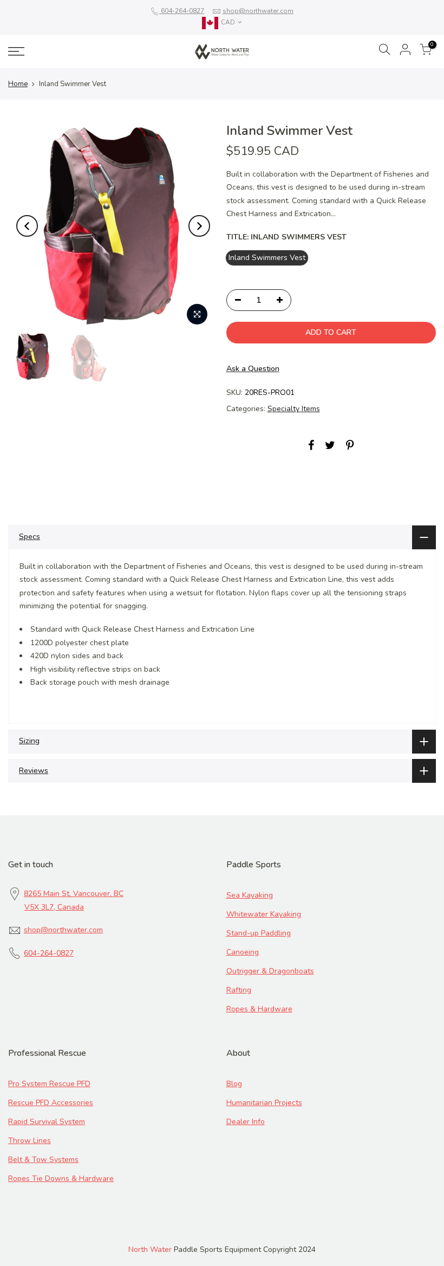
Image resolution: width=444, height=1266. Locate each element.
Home (18, 84)
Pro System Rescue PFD (49, 1084)
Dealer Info (245, 1121)
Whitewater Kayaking (263, 914)
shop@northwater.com (258, 11)
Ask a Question (252, 368)
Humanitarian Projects (264, 1103)
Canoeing (242, 952)
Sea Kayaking (249, 895)
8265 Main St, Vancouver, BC (73, 893)
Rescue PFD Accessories (50, 1103)
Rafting (238, 990)
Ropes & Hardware (259, 1009)
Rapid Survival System (46, 1121)
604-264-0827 (181, 11)
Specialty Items (293, 409)
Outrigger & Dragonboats (270, 971)
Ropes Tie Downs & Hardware (61, 1178)
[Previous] (27, 226)
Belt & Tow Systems (43, 1159)
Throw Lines (29, 1140)
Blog (234, 1084)
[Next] (199, 226)
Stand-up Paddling (258, 933)
